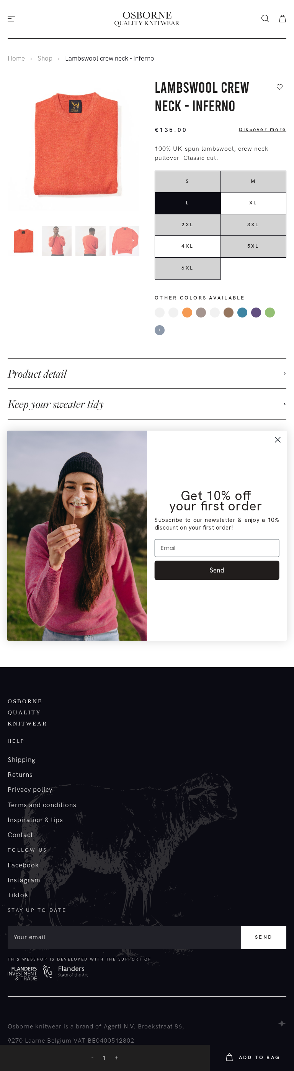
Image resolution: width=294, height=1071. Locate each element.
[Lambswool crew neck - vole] (201, 313)
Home (16, 59)
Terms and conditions (42, 805)
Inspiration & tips (35, 820)
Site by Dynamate (282, 1023)
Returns (20, 775)
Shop (45, 59)
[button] (137, 242)
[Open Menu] (11, 19)
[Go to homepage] (147, 19)
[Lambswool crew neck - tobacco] (229, 313)
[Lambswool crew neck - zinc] (173, 313)
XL (253, 203)
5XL (253, 246)
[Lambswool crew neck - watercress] (270, 313)
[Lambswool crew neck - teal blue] (242, 313)
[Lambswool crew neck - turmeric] (187, 313)
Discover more (262, 130)
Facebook (23, 865)
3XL (253, 225)
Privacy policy (30, 790)
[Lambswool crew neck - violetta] (256, 313)
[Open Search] (265, 19)
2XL (187, 225)
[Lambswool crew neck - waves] (215, 313)
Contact (20, 835)
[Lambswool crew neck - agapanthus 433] (160, 313)
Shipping (22, 760)
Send (264, 937)
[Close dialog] (277, 439)
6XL (187, 268)
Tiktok (18, 895)
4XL (187, 246)
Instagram (24, 880)
